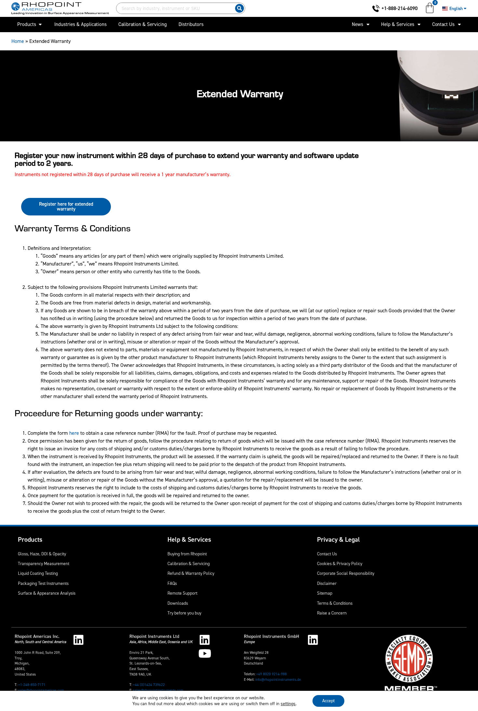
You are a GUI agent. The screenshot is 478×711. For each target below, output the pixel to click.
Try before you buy (184, 613)
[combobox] (174, 8)
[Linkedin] (78, 639)
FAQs (172, 583)
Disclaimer (327, 583)
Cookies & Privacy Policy (339, 563)
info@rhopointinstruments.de (278, 679)
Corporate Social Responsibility (345, 573)
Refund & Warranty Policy (190, 573)
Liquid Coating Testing (38, 573)
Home (17, 41)
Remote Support (182, 593)
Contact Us (443, 24)
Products (30, 539)
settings (288, 704)
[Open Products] (40, 24)
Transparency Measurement (43, 563)
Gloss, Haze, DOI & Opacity (42, 554)
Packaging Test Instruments (43, 583)
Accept (328, 701)
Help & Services (397, 24)
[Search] (239, 8)
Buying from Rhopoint (187, 554)
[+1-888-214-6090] (375, 8)
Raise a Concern (332, 613)
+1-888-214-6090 (399, 8)
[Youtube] (204, 653)
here (74, 433)
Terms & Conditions (334, 603)
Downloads (177, 603)
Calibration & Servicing (188, 563)
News (357, 24)
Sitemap (324, 593)
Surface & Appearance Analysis (46, 593)
